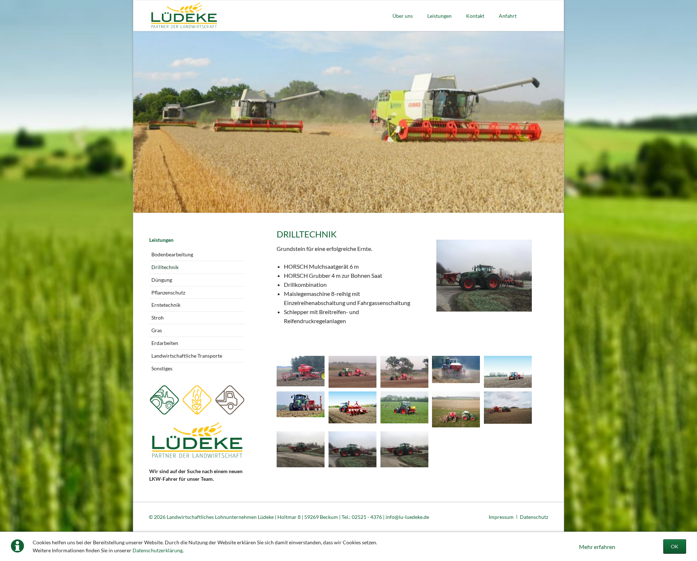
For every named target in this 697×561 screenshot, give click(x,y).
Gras (156, 330)
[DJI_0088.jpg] (456, 409)
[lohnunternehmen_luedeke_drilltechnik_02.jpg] (508, 372)
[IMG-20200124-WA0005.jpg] (352, 449)
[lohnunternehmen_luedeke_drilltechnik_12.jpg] (352, 372)
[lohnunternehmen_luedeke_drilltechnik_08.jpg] (404, 407)
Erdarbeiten (164, 343)
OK (674, 546)
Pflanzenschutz (168, 292)
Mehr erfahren (597, 546)
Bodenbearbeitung (172, 254)
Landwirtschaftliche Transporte (186, 356)
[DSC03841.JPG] (508, 407)
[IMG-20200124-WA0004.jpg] (301, 449)
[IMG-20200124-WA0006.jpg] (404, 449)
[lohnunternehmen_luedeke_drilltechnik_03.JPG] (301, 404)
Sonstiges (161, 368)
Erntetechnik (165, 305)
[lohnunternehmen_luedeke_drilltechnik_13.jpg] (404, 372)
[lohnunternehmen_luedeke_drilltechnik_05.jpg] (301, 371)
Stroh (157, 317)
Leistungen (161, 240)
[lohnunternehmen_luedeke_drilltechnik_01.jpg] (456, 369)
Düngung (161, 280)
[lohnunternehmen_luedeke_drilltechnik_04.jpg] (352, 407)
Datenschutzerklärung (158, 550)
